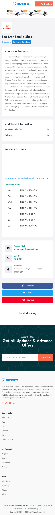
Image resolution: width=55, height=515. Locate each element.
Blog (3, 422)
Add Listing (46, 4)
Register (5, 453)
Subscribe (45, 357)
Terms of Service (29, 508)
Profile (4, 466)
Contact (5, 430)
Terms (4, 435)
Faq (3, 426)
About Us (5, 417)
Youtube (30, 299)
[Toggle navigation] (4, 4)
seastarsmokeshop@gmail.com (26, 249)
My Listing (5, 485)
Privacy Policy (7, 439)
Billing (4, 494)
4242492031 (19, 259)
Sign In (4, 458)
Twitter (30, 292)
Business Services (21, 42)
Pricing (4, 490)
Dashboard (6, 462)
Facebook (29, 285)
